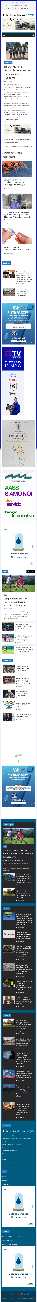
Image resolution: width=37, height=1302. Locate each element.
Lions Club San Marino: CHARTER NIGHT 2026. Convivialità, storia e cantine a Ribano (23, 292)
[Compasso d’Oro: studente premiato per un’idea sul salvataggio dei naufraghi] (17, 162)
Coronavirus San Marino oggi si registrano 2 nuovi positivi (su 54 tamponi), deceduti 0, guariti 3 (17, 216)
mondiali (15, 84)
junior (11, 84)
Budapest (7, 84)
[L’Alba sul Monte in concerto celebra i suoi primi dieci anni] (9, 670)
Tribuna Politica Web (18, 608)
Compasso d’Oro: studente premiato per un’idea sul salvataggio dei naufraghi (15, 182)
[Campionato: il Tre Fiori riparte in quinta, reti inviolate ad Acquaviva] (18, 583)
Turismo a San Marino (7, 1240)
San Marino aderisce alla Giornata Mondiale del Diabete (16, 248)
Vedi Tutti (31, 571)
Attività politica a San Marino (9, 1244)
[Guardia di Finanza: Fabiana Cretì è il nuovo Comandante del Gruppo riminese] (9, 1002)
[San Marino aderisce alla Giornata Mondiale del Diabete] (17, 230)
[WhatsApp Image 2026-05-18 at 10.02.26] (18, 471)
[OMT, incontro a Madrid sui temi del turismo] (9, 717)
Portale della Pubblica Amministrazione (12, 1237)
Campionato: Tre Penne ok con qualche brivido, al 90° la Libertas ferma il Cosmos (24, 649)
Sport (5, 594)
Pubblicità (4, 1180)
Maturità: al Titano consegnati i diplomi (18, 146)
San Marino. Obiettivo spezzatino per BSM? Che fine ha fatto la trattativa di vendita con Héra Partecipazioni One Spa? (24, 878)
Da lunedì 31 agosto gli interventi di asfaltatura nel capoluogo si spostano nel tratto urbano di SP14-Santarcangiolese (23, 952)
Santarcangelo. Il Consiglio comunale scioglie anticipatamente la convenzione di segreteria (24, 969)
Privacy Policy (5, 1184)
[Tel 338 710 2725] (18, 19)
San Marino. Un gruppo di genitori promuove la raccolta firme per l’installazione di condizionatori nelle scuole (24, 1109)
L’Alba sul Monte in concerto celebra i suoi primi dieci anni (23, 668)
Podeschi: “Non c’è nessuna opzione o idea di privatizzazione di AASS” (18, 141)
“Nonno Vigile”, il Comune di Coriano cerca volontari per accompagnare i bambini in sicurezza (24, 985)
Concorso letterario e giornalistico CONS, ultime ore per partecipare (24, 626)
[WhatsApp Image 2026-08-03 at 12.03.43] (18, 304)
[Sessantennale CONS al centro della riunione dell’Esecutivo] (9, 706)
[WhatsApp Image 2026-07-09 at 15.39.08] (18, 527)
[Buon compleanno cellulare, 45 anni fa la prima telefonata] (9, 695)
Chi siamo (4, 1177)
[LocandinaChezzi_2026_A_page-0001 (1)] (18, 421)
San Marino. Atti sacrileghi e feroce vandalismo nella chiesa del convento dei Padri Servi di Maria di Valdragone (24, 893)
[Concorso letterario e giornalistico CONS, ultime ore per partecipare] (8, 628)
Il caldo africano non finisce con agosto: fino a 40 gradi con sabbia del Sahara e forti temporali (24, 1075)
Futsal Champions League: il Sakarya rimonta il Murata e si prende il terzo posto (24, 638)
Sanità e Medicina (8, 62)
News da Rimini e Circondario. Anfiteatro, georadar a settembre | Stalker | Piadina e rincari (24, 935)
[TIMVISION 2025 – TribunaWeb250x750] (13, 348)
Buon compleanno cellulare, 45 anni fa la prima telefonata (23, 693)
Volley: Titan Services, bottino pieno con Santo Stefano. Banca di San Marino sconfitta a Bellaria (24, 681)
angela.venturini (17, 81)
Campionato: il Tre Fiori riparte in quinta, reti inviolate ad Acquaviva (15, 602)
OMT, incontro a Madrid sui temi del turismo (23, 715)
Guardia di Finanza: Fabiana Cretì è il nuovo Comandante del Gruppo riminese (24, 1001)
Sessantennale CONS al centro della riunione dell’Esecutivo (23, 705)
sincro (19, 84)
